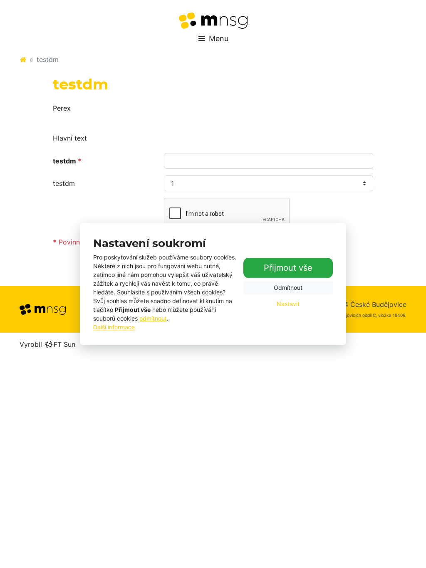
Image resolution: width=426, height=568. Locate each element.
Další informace (114, 327)
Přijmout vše (288, 268)
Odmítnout (288, 287)
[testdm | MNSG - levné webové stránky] (213, 20)
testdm (64, 183)
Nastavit (288, 303)
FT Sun (64, 344)
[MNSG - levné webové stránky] (23, 59)
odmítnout (153, 318)
